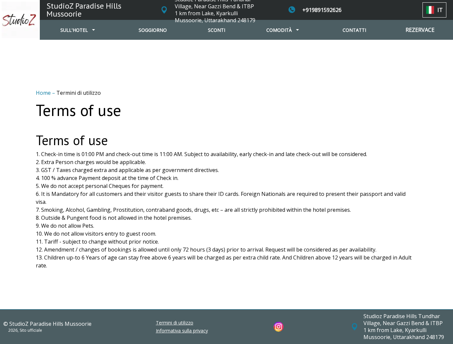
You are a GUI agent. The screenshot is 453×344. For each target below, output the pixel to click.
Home (44, 92)
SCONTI (216, 30)
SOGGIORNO (153, 30)
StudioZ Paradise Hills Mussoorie (83, 10)
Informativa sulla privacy (182, 330)
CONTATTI (354, 30)
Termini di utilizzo (174, 322)
